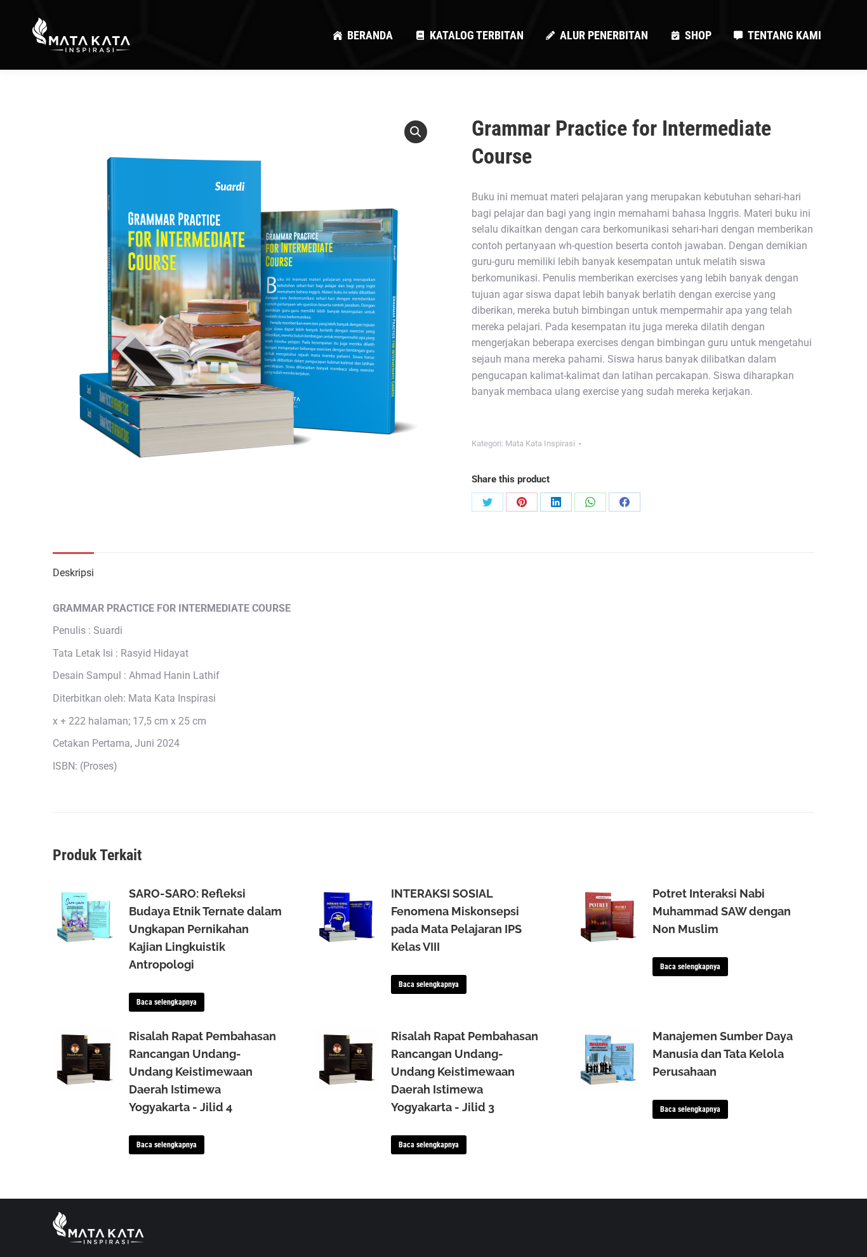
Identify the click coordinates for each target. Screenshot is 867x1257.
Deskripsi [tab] (73, 573)
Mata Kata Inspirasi (540, 443)
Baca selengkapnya (166, 1002)
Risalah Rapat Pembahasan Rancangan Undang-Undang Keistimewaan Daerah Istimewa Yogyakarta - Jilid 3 (464, 1071)
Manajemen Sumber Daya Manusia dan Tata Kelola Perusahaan (722, 1053)
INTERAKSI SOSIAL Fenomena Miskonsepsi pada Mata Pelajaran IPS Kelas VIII (456, 920)
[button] (415, 131)
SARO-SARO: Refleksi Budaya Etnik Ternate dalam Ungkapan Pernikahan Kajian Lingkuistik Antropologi (205, 929)
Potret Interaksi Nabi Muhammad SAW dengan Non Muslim (721, 911)
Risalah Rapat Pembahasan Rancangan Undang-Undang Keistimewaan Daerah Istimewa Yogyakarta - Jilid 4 (202, 1071)
